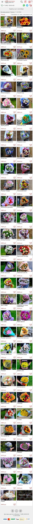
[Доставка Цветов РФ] (9, 1)
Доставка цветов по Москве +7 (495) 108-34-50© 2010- (16, 515)
